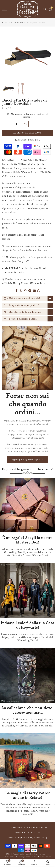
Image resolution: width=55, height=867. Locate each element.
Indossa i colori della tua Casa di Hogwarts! (27, 625)
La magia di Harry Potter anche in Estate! (27, 795)
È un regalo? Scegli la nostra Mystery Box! (27, 539)
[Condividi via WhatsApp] (38, 290)
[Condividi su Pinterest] (25, 290)
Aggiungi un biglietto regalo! (25, 459)
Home (4, 23)
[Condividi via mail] (34, 290)
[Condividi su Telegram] (29, 290)
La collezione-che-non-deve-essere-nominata (27, 710)
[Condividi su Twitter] (21, 290)
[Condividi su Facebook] (16, 290)
